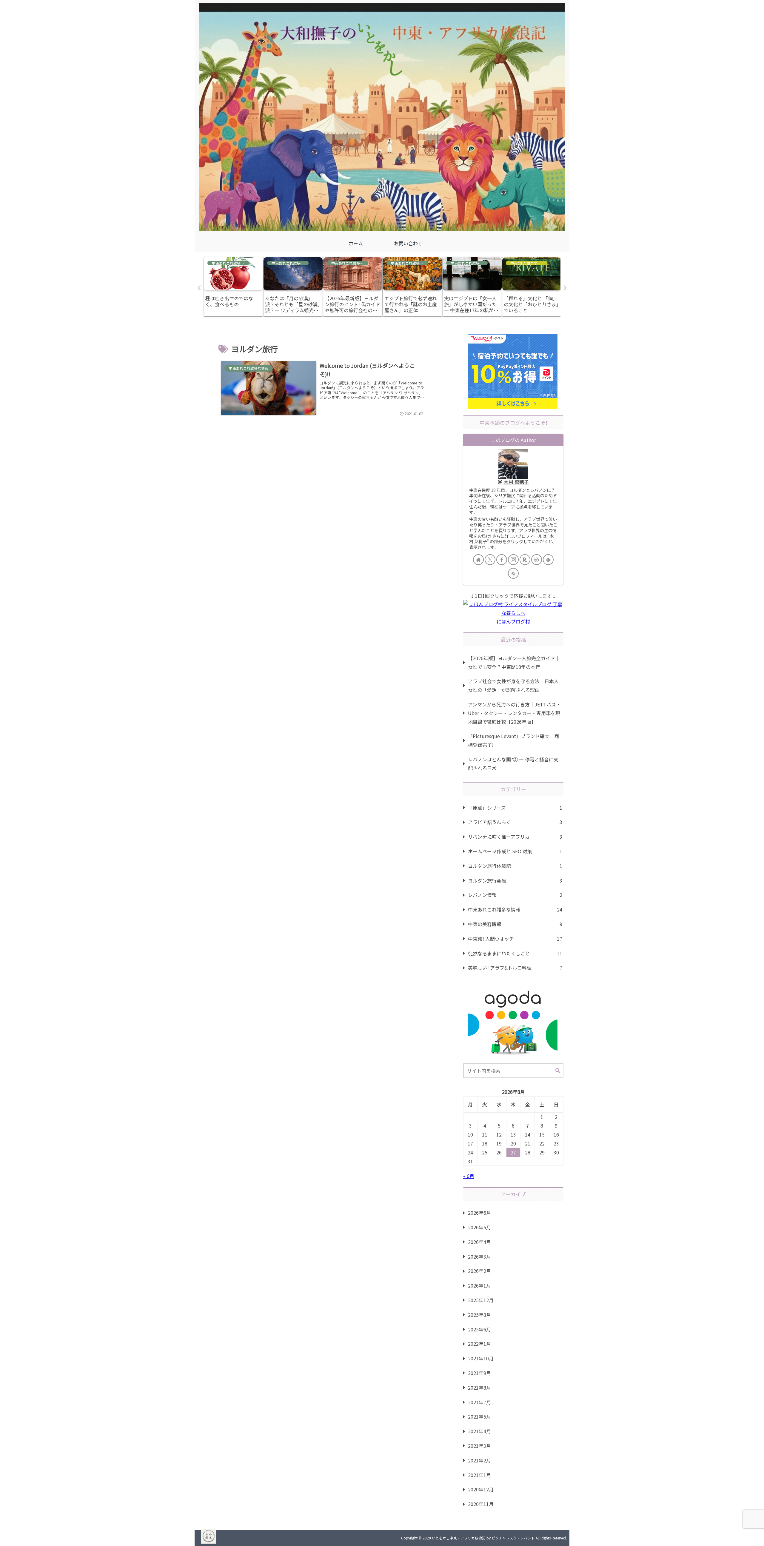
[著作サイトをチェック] (478, 559)
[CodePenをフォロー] (536, 559)
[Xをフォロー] (490, 559)
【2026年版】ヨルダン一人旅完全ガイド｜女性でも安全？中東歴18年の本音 (514, 662)
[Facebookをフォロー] (501, 559)
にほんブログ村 (513, 621)
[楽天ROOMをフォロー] (525, 559)
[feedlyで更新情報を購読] (548, 559)
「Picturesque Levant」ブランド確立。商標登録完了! (513, 740)
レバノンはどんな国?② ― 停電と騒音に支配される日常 (513, 764)
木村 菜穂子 (516, 481)
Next (565, 288)
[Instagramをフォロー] (513, 559)
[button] (558, 1071)
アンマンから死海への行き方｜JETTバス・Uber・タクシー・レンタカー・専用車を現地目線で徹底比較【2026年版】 (514, 713)
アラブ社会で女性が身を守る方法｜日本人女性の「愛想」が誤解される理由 (513, 685)
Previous (199, 288)
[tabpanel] (233, 286)
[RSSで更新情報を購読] (513, 573)
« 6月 (468, 1175)
